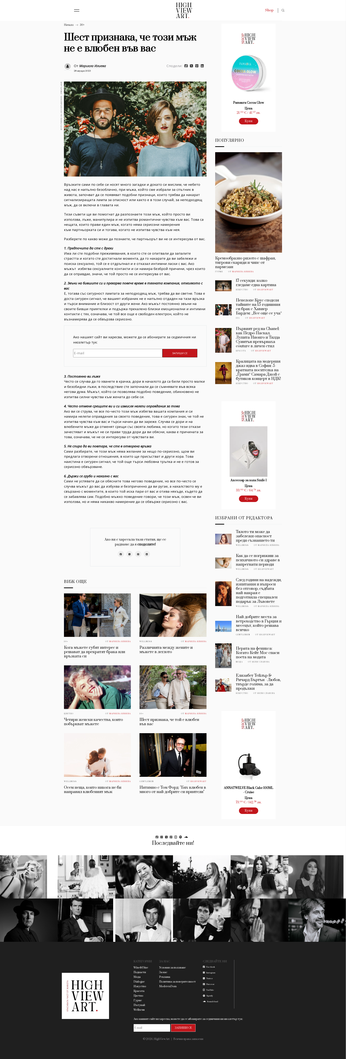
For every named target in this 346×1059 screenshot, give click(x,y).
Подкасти (140, 972)
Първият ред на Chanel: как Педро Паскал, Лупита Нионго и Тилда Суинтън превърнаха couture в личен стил (258, 337)
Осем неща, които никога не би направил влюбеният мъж (92, 789)
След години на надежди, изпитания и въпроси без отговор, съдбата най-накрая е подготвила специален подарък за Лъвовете (258, 591)
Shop (269, 10)
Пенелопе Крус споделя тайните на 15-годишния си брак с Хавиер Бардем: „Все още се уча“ (259, 307)
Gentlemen (146, 781)
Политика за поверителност (177, 981)
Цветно (69, 714)
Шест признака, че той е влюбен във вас (169, 721)
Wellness (145, 641)
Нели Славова (261, 662)
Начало (69, 25)
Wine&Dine (141, 967)
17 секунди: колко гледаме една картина (256, 282)
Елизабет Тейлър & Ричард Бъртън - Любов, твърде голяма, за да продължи (258, 682)
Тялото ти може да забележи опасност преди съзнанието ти (255, 536)
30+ (82, 25)
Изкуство (242, 290)
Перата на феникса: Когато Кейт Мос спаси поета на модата (257, 653)
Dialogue (139, 981)
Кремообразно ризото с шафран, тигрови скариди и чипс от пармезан (245, 262)
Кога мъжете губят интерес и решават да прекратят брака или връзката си (94, 652)
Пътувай (139, 1005)
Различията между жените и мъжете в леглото (166, 649)
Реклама (164, 977)
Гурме (219, 272)
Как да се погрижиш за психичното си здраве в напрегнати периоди (258, 560)
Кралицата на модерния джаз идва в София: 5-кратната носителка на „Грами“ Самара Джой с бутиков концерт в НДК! (258, 370)
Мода (239, 662)
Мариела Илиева (92, 65)
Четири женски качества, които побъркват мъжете (93, 721)
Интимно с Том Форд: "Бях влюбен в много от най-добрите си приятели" (172, 789)
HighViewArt (198, 781)
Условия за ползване (172, 967)
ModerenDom (168, 986)
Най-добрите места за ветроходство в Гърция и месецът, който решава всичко (258, 623)
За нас (163, 972)
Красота (241, 351)
